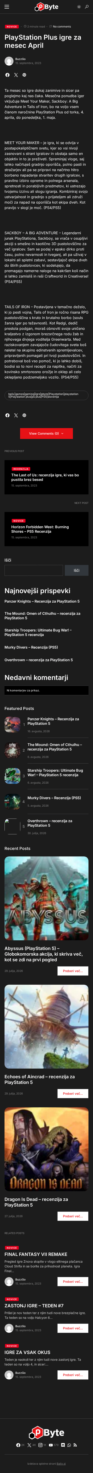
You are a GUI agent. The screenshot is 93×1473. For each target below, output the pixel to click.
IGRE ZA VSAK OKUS (27, 1352)
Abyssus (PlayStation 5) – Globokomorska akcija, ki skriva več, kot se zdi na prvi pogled (44, 954)
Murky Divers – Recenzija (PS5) (31, 647)
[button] (7, 7)
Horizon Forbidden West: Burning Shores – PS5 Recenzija (40, 529)
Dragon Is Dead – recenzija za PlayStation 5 (36, 1202)
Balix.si (61, 1463)
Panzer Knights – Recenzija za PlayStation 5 (42, 601)
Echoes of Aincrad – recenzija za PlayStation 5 (40, 1079)
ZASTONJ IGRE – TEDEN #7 (34, 1305)
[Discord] (63, 1445)
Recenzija (21, 469)
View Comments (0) (44, 433)
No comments (62, 26)
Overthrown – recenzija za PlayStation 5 (39, 660)
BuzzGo (20, 59)
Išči (8, 560)
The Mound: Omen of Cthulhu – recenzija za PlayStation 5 (42, 615)
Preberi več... (73, 971)
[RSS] (75, 1445)
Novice (12, 26)
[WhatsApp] (69, 1445)
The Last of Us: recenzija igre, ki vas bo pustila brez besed (45, 477)
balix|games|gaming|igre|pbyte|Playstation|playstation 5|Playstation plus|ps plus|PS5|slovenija (43, 395)
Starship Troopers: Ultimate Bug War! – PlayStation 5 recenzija (38, 632)
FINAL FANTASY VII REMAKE (36, 1254)
